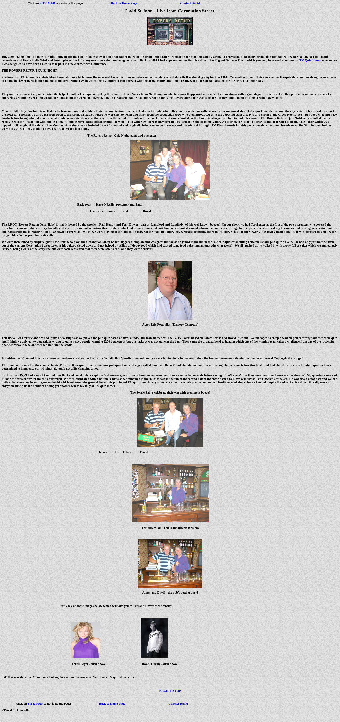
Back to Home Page (123, 3)
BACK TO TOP (170, 690)
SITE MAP (47, 3)
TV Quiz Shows (310, 60)
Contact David (189, 3)
